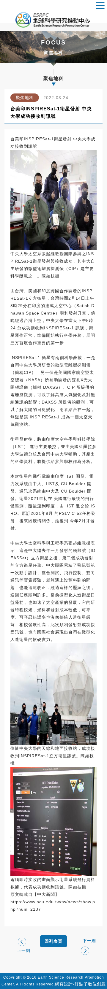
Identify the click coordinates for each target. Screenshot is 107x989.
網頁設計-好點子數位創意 (80, 984)
